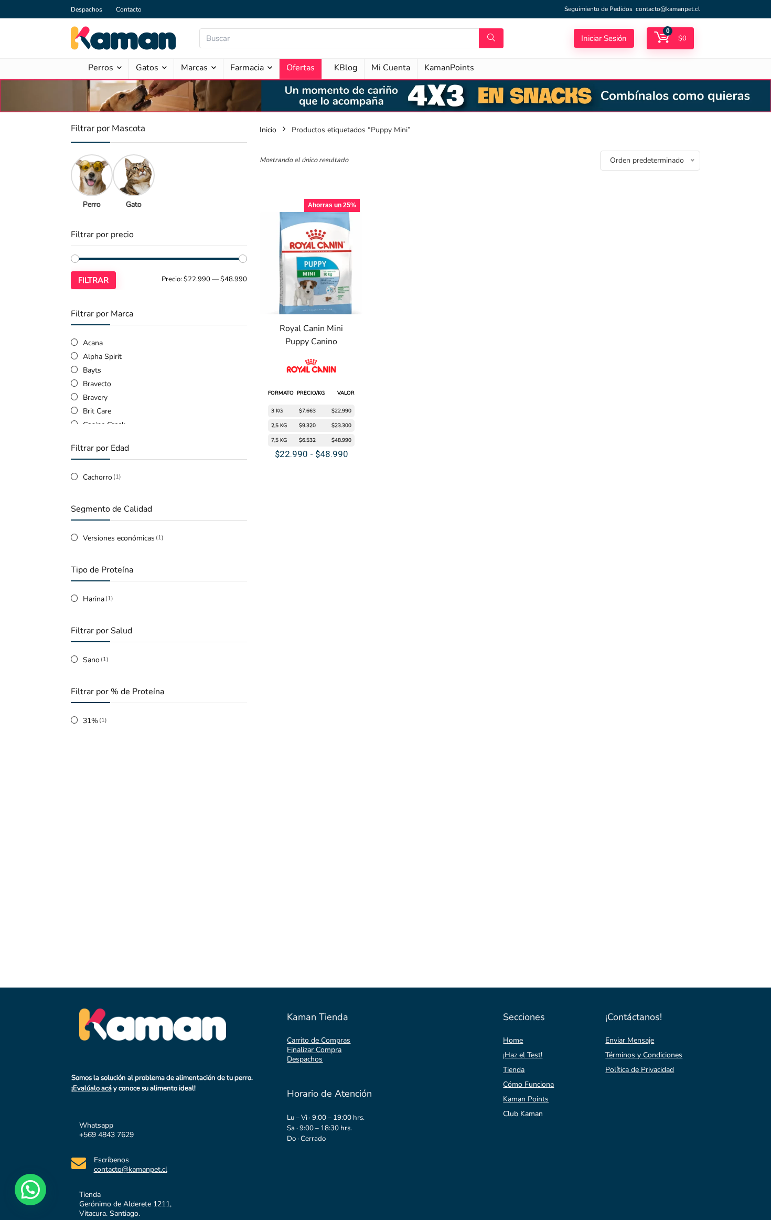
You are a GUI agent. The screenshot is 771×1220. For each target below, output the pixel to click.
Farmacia (247, 67)
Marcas (194, 67)
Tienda (513, 1070)
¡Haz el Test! (522, 1055)
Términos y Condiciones (643, 1055)
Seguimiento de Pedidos (598, 9)
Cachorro (97, 477)
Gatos (147, 67)
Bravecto (97, 384)
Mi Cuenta (390, 67)
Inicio (268, 130)
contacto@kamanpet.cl (668, 9)
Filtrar (93, 280)
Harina (93, 599)
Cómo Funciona (528, 1084)
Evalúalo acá (92, 1088)
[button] (30, 1189)
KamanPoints (449, 67)
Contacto (129, 9)
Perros (100, 67)
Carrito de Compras (318, 1040)
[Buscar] (491, 38)
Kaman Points (526, 1099)
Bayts (92, 370)
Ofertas (300, 67)
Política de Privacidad (639, 1070)
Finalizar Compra (314, 1050)
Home (513, 1040)
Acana (93, 343)
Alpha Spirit (102, 357)
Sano (91, 660)
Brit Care (97, 411)
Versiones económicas (119, 538)
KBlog (345, 67)
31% (90, 721)
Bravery (95, 397)
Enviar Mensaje (629, 1040)
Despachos (86, 9)
